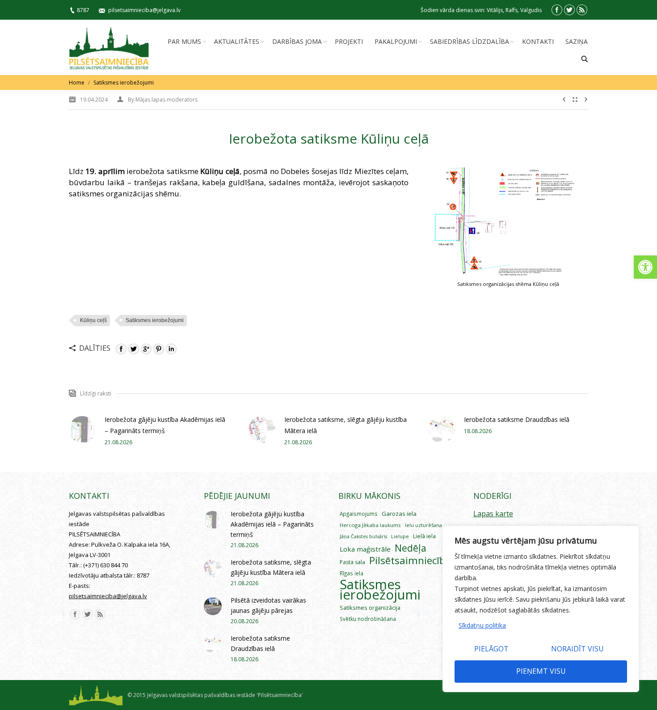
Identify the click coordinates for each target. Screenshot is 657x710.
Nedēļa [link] (410, 548)
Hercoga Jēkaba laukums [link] (370, 525)
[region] (540, 609)
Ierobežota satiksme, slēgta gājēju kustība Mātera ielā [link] (345, 425)
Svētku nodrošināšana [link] (368, 618)
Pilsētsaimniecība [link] (410, 560)
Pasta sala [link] (352, 562)
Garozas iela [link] (399, 514)
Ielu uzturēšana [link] (423, 525)
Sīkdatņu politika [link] (482, 625)
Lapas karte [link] (493, 514)
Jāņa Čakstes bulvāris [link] (363, 536)
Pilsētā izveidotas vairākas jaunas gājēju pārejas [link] (268, 605)
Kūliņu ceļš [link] (93, 320)
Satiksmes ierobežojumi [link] (123, 82)
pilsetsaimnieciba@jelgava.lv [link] (144, 10)
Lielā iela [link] (424, 536)
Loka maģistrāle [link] (365, 548)
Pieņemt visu (541, 671)
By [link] (163, 99)
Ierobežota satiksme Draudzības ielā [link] (516, 419)
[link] (645, 267)
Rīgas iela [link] (351, 573)
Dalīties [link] (94, 348)
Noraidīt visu (577, 649)
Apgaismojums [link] (359, 513)
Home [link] (76, 82)
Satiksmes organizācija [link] (370, 608)
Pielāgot (491, 649)
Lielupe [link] (400, 536)
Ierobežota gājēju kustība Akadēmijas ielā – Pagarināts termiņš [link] (165, 425)
